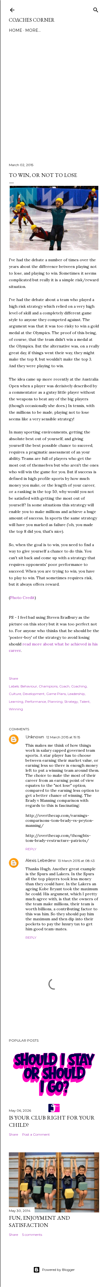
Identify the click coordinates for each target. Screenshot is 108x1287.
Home (15, 30)
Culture (15, 694)
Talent (85, 701)
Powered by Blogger (58, 1270)
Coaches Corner (32, 20)
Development (34, 694)
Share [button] (13, 678)
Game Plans (56, 694)
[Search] (95, 8)
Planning (55, 701)
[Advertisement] (54, 94)
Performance (35, 701)
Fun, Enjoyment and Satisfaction (39, 1221)
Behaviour (28, 686)
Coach (64, 686)
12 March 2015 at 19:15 (63, 737)
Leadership (76, 694)
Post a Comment (36, 1134)
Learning (16, 701)
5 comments (32, 1234)
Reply (30, 849)
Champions (48, 686)
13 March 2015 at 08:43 (76, 861)
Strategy (71, 701)
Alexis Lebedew (40, 860)
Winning (16, 709)
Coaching (79, 686)
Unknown (34, 736)
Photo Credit (22, 597)
